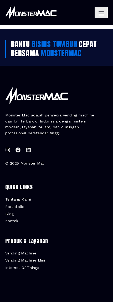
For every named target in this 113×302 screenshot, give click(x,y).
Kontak (11, 221)
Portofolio (14, 206)
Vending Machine (20, 253)
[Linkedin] (28, 149)
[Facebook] (18, 149)
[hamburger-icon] (101, 12)
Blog (9, 214)
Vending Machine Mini (25, 260)
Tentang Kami (18, 199)
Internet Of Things (22, 267)
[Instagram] (7, 149)
